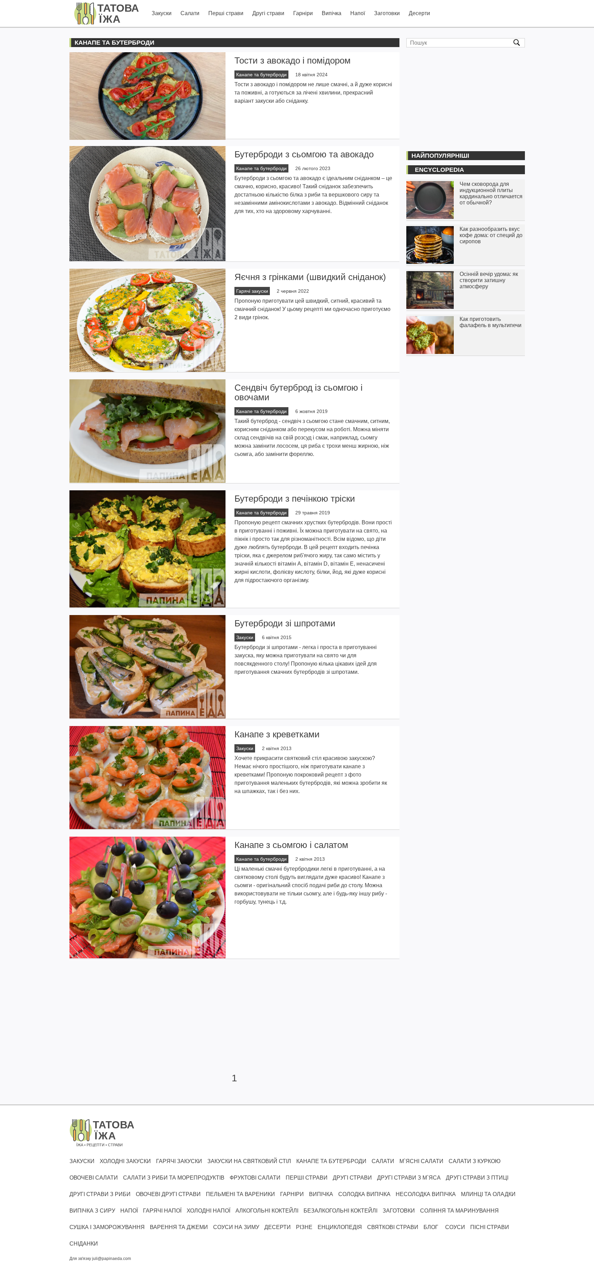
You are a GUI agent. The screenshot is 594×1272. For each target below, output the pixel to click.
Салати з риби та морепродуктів (173, 1178)
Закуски (162, 13)
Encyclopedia (439, 169)
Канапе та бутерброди (261, 74)
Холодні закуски (125, 1161)
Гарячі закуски (252, 291)
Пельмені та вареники (240, 1194)
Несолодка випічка (426, 1194)
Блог (431, 1227)
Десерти (419, 13)
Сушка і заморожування (107, 1227)
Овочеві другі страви (168, 1194)
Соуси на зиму (236, 1227)
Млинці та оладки (488, 1194)
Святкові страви (392, 1227)
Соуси (455, 1227)
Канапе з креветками (277, 734)
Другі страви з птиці (477, 1178)
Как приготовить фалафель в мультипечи (490, 322)
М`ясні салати (421, 1161)
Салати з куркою (474, 1161)
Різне (304, 1227)
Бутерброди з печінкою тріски (294, 498)
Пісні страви (489, 1227)
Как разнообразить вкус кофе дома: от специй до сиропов (491, 235)
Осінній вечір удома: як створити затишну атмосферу (489, 280)
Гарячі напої (162, 1211)
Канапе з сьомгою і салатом (291, 845)
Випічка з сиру (92, 1211)
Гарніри (303, 13)
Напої (357, 13)
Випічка (331, 13)
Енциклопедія (340, 1227)
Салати (189, 13)
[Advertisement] (234, 1016)
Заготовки (387, 13)
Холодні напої (208, 1211)
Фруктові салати (255, 1178)
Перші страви (225, 13)
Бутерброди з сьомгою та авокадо (304, 154)
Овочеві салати (93, 1178)
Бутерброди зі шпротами (285, 623)
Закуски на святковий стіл (249, 1161)
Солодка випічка (364, 1194)
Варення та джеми (179, 1227)
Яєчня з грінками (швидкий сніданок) (310, 277)
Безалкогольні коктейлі (340, 1211)
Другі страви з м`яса (409, 1178)
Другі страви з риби (100, 1194)
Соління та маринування (459, 1211)
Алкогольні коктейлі (266, 1211)
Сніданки (83, 1244)
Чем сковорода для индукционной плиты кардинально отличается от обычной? (491, 193)
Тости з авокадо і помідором (292, 60)
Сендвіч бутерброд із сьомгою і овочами (298, 392)
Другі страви (268, 13)
